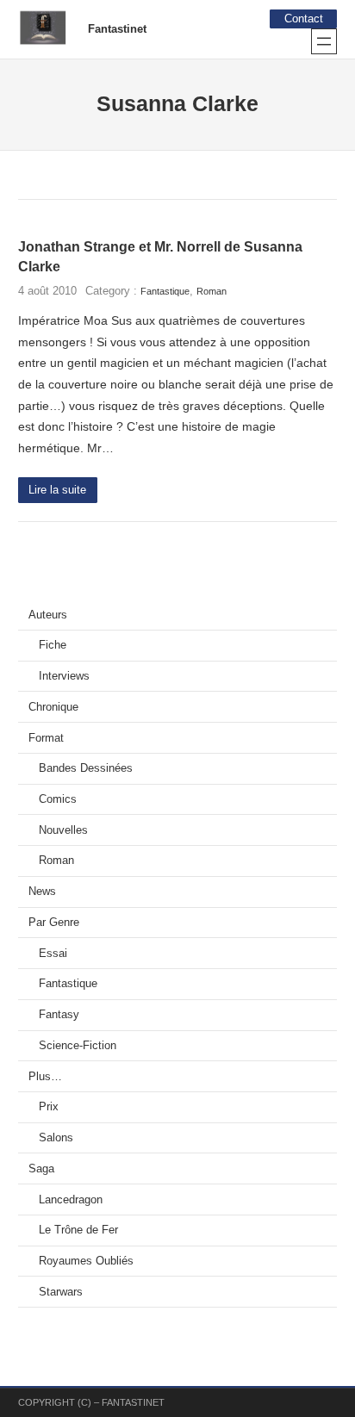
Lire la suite (57, 490)
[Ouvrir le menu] (324, 41)
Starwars (61, 1292)
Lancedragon (71, 1200)
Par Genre (53, 923)
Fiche (52, 645)
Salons (56, 1138)
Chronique (53, 707)
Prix (49, 1107)
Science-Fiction (77, 1046)
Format (46, 738)
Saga (41, 1169)
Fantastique (165, 291)
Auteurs (47, 615)
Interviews (64, 676)
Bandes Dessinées (86, 768)
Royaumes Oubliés (86, 1261)
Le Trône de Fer (78, 1230)
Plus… (45, 1077)
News (42, 892)
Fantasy (59, 1015)
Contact (303, 19)
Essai (53, 954)
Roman (211, 291)
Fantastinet (117, 29)
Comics (58, 799)
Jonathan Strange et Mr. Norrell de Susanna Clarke (160, 257)
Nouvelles (63, 830)
